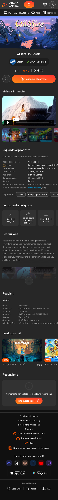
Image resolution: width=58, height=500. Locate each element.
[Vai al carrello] (45, 4)
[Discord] (9, 463)
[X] (17, 463)
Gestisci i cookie (29, 483)
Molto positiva (34, 187)
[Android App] (40, 473)
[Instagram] (25, 463)
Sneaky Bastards (36, 171)
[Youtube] (41, 463)
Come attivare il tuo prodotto (41, 168)
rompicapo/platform (37, 194)
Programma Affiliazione (29, 424)
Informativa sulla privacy (29, 420)
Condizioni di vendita (29, 416)
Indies (31, 181)
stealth (20, 194)
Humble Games (35, 174)
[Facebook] (33, 463)
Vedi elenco (33, 161)
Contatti (29, 429)
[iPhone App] (18, 473)
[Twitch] (49, 463)
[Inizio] (10, 4)
